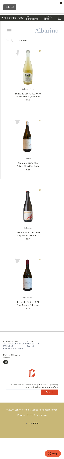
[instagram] (11, 362)
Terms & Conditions (37, 415)
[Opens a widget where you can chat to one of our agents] (53, 454)
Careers (6, 357)
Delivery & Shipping (11, 355)
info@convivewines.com (13, 348)
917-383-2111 (8, 346)
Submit (49, 392)
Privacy (21, 415)
